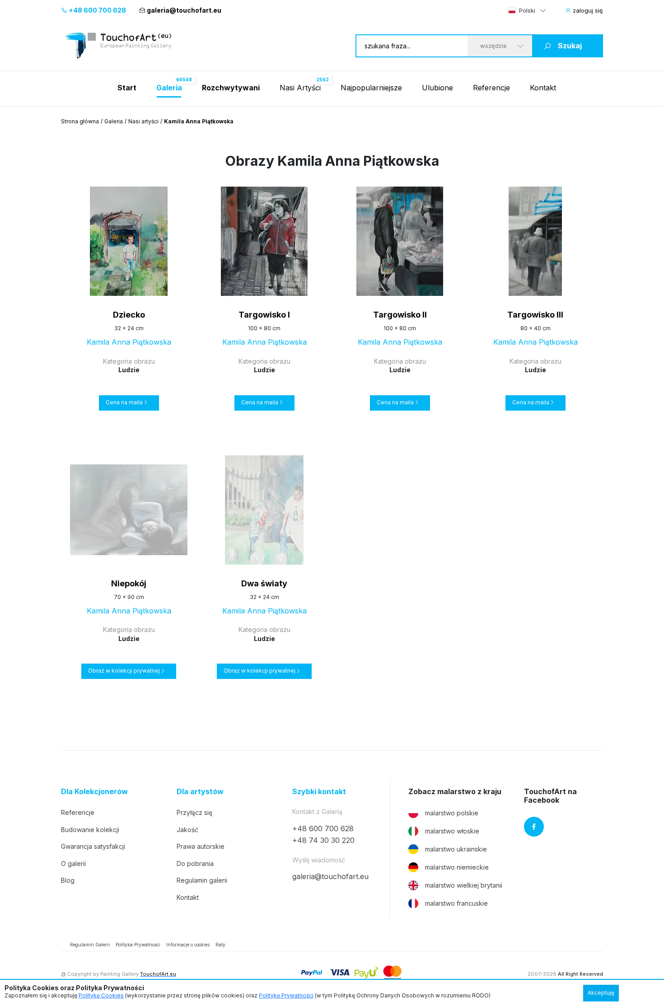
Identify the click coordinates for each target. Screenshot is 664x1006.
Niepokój (128, 583)
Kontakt (543, 87)
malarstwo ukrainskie (456, 849)
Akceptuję (601, 992)
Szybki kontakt (319, 791)
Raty (220, 944)
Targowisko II (400, 314)
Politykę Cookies (101, 995)
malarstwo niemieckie (457, 867)
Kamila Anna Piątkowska (129, 341)
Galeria (113, 121)
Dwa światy (264, 583)
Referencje (491, 87)
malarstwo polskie (451, 813)
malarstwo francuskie (456, 903)
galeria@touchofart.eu (184, 10)
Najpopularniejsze (371, 87)
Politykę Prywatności (286, 995)
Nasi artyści (143, 121)
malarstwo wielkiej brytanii (463, 885)
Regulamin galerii (202, 880)
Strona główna (80, 121)
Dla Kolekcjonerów (94, 791)
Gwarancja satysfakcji (93, 846)
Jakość (187, 829)
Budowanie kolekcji (90, 829)
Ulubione (437, 87)
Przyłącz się (194, 812)
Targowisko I (264, 314)
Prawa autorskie (200, 846)
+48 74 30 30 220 (323, 840)
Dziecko (129, 314)
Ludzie (129, 370)
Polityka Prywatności (138, 944)
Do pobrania (195, 863)
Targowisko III (535, 314)
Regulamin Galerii (90, 944)
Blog (68, 880)
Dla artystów (200, 791)
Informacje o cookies (188, 944)
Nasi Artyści (300, 87)
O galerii (73, 863)
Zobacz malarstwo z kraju (454, 791)
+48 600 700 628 (96, 10)
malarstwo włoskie (452, 831)
